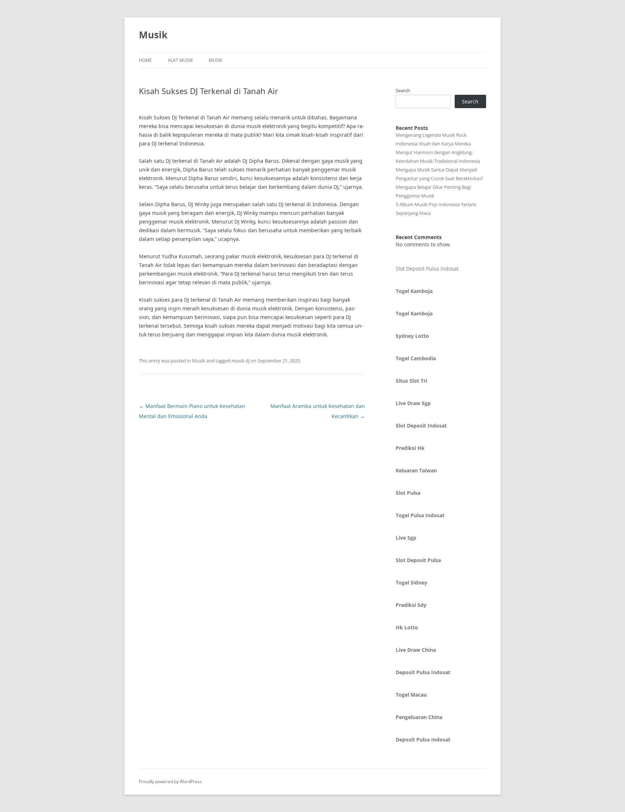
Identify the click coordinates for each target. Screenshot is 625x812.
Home (145, 60)
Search (403, 90)
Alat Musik (180, 60)
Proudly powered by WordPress (170, 781)
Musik (153, 34)
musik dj (240, 360)
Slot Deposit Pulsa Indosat (427, 268)
